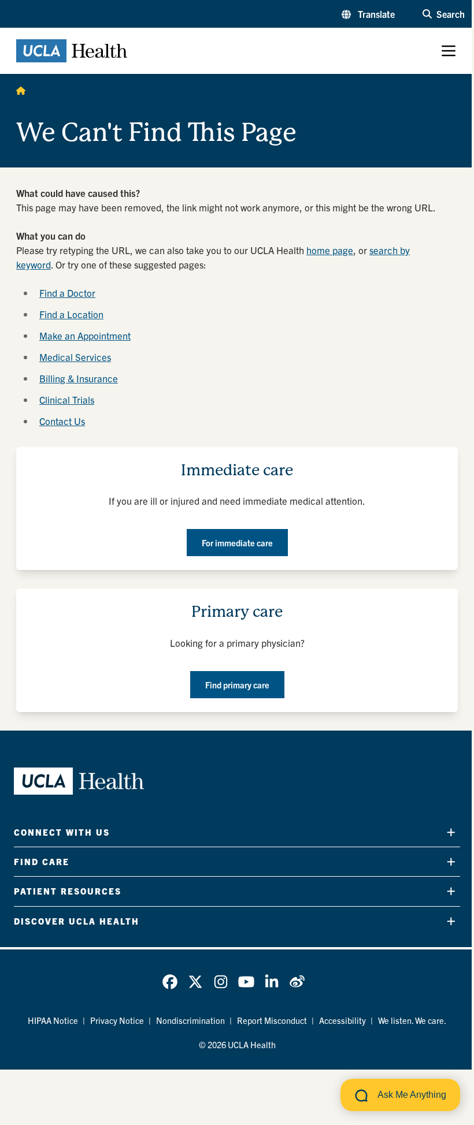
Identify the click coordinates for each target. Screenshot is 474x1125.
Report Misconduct (272, 1020)
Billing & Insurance (78, 378)
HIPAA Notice (53, 1020)
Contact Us (62, 421)
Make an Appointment (85, 335)
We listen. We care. (412, 1020)
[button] (368, 14)
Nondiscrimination (190, 1020)
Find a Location (71, 314)
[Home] (20, 90)
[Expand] (451, 832)
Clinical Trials (66, 399)
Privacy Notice (117, 1020)
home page (329, 250)
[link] (170, 982)
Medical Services (75, 357)
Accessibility (342, 1020)
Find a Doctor (67, 292)
